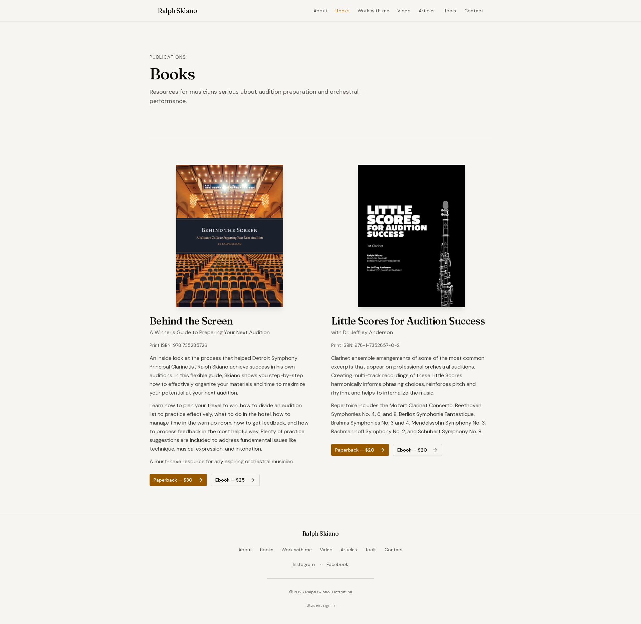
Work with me (373, 11)
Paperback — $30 (173, 480)
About (320, 11)
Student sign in (320, 605)
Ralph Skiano (177, 10)
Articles (427, 11)
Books (343, 11)
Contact (473, 11)
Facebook (337, 564)
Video (404, 11)
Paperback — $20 (354, 450)
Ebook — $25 (230, 480)
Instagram (304, 564)
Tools (450, 11)
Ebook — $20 (412, 450)
